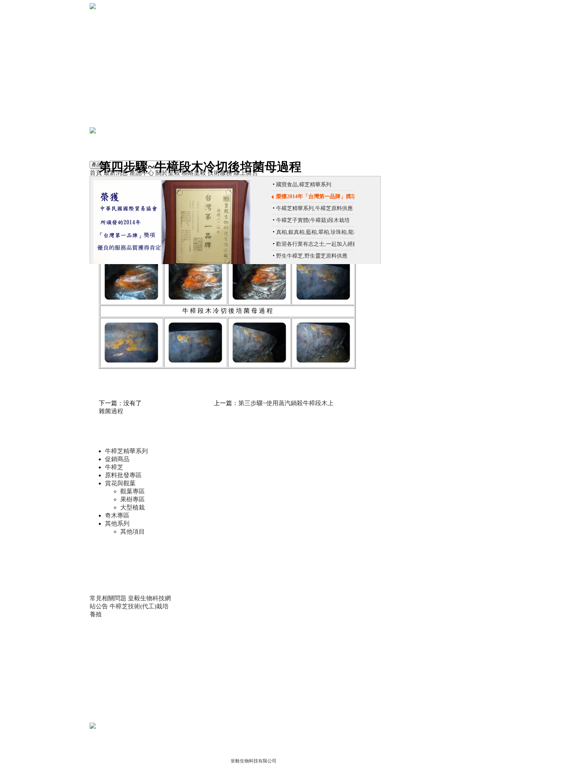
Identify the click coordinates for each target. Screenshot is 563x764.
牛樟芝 (114, 467)
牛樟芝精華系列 (126, 451)
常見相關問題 (108, 598)
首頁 (96, 172)
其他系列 (117, 523)
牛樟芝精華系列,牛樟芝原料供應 (314, 208)
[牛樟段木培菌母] (131, 297)
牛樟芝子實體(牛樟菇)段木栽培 (313, 220)
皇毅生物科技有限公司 (254, 761)
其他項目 (132, 531)
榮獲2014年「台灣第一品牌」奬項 (316, 196)
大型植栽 (132, 507)
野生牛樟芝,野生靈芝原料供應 (311, 256)
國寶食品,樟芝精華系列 (303, 184)
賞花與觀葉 (120, 483)
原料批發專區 (123, 475)
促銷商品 (117, 459)
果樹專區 (132, 499)
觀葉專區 (132, 491)
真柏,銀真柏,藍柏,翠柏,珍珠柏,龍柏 (317, 232)
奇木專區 (117, 515)
